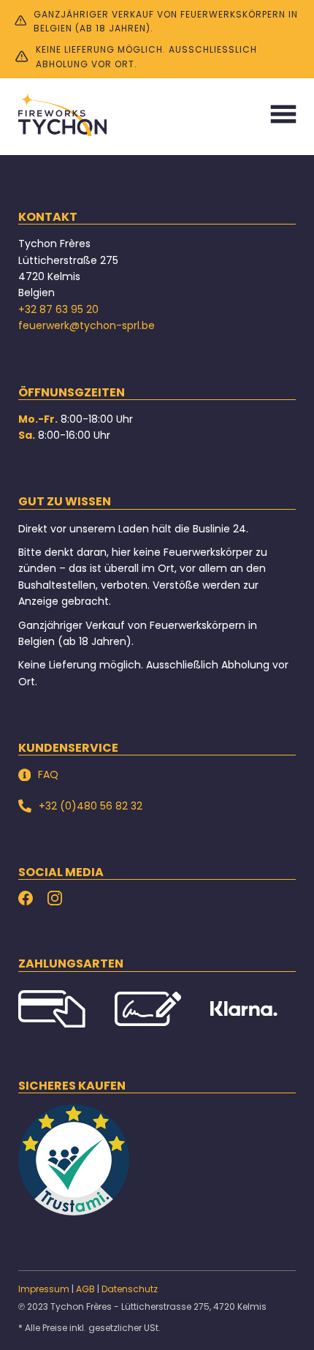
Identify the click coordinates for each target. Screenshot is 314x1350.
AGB (85, 1289)
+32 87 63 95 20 (58, 309)
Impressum (43, 1289)
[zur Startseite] (62, 114)
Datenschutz (130, 1289)
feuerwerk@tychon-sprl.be (86, 325)
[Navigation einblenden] (283, 114)
